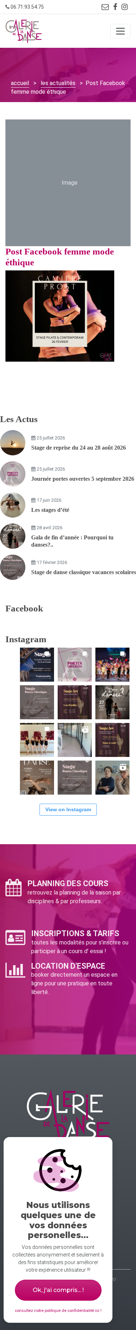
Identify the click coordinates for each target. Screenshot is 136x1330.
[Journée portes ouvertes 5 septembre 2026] (12, 474)
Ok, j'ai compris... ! (58, 1290)
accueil (20, 83)
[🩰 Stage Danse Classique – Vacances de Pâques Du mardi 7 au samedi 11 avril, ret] (75, 778)
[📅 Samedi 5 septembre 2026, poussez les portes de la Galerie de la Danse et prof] (75, 665)
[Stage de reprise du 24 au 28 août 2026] (12, 442)
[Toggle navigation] (120, 31)
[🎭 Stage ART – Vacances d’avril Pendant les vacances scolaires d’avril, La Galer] (112, 740)
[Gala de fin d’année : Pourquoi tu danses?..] (12, 536)
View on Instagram (68, 809)
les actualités (58, 83)
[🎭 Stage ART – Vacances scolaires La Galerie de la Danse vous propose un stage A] (112, 778)
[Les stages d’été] (12, 505)
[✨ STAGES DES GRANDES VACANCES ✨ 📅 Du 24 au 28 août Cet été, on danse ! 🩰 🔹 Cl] (37, 665)
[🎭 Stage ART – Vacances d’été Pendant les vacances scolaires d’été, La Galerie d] (75, 702)
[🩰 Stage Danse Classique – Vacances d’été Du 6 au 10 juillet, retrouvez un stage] (37, 702)
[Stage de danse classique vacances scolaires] (12, 567)
